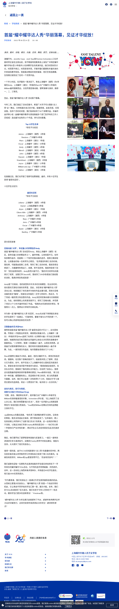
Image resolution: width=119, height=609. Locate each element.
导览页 (6, 598)
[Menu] (115, 4)
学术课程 (8, 558)
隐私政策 (30, 598)
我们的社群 (9, 567)
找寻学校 (11, 6)
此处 (9, 589)
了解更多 (68, 606)
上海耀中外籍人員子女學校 (20, 3)
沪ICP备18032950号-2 (47, 598)
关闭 (112, 605)
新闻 (6, 571)
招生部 (7, 561)
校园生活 (8, 564)
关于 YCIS (8, 554)
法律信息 (18, 598)
